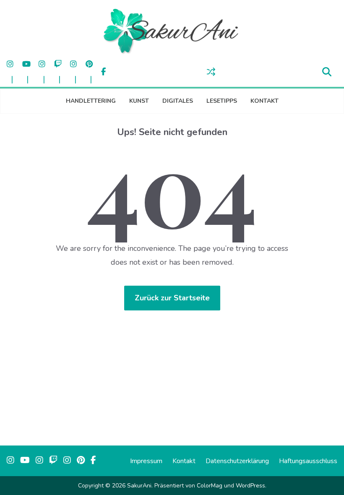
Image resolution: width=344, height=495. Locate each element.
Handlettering (91, 101)
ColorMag (209, 486)
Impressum (146, 461)
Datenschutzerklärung (237, 461)
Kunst (139, 101)
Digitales (177, 101)
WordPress (250, 486)
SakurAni (139, 486)
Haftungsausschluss (308, 461)
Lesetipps (221, 101)
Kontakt (264, 101)
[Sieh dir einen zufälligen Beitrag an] (211, 72)
